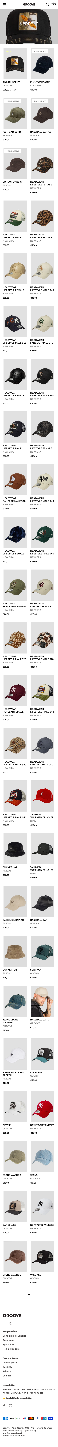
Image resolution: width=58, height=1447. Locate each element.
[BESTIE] (15, 1106)
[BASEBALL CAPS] (42, 1001)
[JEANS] (42, 1156)
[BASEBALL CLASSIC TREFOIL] (15, 1054)
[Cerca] (48, 5)
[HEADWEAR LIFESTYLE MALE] (15, 216)
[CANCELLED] (15, 1206)
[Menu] (4, 5)
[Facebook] (4, 1323)
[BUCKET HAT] (15, 848)
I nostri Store (10, 1362)
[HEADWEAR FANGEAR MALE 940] (42, 321)
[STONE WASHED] (15, 1156)
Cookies (7, 1375)
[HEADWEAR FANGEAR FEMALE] (42, 585)
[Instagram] (10, 1323)
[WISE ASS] (42, 1256)
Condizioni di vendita (14, 1336)
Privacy (7, 1371)
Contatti (7, 1367)
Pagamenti (9, 1340)
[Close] (29, 1292)
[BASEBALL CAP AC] (15, 901)
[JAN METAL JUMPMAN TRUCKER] (42, 796)
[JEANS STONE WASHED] (15, 1001)
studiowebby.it (17, 1436)
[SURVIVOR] (42, 951)
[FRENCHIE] (42, 1054)
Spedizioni (8, 1344)
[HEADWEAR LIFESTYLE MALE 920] (15, 637)
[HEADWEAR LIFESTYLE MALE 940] (42, 268)
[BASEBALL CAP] (42, 901)
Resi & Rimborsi (11, 1349)
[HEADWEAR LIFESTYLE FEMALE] (42, 163)
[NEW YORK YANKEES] (42, 1106)
